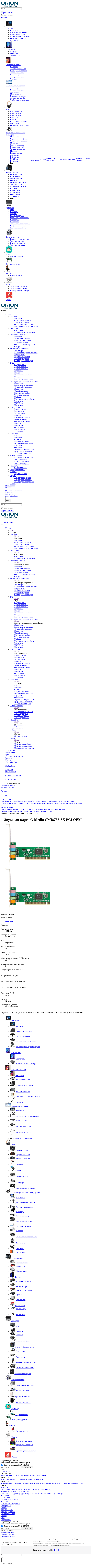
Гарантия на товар (8, 1514)
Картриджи (18, 445)
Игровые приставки (22, 357)
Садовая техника (20, 468)
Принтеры (18, 437)
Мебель (13, 472)
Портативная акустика (23, 375)
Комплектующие (17, 407)
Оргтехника (19, 447)
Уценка (12, 484)
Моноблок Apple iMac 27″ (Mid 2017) (15, 1491)
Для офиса (14, 433)
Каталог (8, 314)
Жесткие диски (20, 413)
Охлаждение (19, 427)
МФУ (16, 435)
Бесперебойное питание (23, 443)
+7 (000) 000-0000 (7, 13)
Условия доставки (8, 1512)
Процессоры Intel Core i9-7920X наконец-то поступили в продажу (26, 1489)
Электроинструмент (17, 470)
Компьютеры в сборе (22, 393)
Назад (12, 530)
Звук (12, 363)
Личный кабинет (11, 496)
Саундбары (18, 377)
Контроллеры (19, 429)
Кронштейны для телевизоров (25, 353)
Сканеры (17, 439)
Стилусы (17, 347)
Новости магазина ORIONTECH (16, 1465)
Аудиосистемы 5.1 (21, 369)
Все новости (5, 1471)
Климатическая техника (23, 458)
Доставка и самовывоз (14, 490)
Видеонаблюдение (21, 441)
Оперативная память (22, 421)
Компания (5, 1496)
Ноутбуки (14, 316)
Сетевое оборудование (23, 387)
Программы (18, 405)
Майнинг (18, 397)
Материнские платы (22, 417)
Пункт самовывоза (8, 785)
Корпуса (17, 415)
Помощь (4, 1508)
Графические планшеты (23, 451)
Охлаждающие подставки (24, 324)
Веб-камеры (19, 401)
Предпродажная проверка (24, 482)
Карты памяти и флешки (23, 385)
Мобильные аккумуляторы (24, 332)
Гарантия (8, 492)
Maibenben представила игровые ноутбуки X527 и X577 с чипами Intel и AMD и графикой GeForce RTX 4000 (43, 1483)
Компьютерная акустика (23, 379)
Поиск (8, 500)
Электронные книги (22, 338)
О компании (10, 486)
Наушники (18, 371)
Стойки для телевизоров (23, 361)
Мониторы (18, 389)
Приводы (18, 423)
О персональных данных (10, 1504)
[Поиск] (2, 11)
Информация (6, 1506)
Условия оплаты (7, 1510)
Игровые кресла (20, 474)
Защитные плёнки (21, 342)
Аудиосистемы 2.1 (21, 367)
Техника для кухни (21, 464)
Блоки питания (20, 409)
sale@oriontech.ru (7, 787)
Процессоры (19, 425)
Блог (2, 1518)
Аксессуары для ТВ (21, 359)
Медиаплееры (19, 355)
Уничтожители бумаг (22, 453)
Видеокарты (19, 411)
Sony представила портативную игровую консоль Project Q (23, 1479)
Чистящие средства (21, 395)
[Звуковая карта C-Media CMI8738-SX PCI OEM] (27, 866)
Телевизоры (18, 351)
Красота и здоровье (21, 462)
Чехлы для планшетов (22, 340)
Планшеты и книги (18, 334)
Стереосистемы (20, 365)
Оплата (8, 488)
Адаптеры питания (21, 322)
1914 (56, 1550)
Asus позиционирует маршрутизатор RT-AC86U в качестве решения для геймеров (32, 1493)
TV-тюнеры (18, 431)
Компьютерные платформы (24, 399)
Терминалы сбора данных (24, 449)
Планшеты (18, 336)
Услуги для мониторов (23, 480)
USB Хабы (18, 403)
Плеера (17, 373)
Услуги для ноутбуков (22, 478)
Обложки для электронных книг (26, 345)
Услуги (13, 476)
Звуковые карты (20, 419)
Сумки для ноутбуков (22, 320)
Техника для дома (21, 460)
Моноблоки (18, 383)
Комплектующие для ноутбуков (26, 326)
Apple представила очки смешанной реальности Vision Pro (23, 1475)
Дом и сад (14, 466)
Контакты (9, 494)
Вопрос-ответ (6, 1520)
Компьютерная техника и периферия (24, 381)
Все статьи (5, 1487)
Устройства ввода (21, 391)
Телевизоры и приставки (20, 349)
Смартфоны (15, 328)
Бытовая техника (17, 455)
